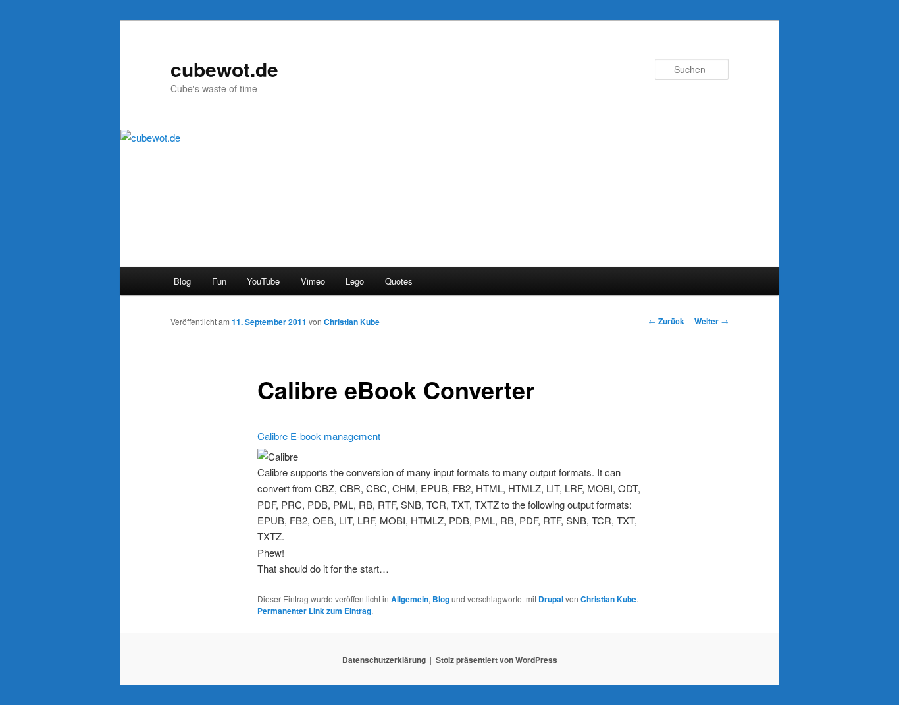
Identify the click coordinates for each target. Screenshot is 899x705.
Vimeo (313, 281)
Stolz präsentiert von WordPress (496, 659)
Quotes (399, 281)
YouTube (263, 281)
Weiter (711, 321)
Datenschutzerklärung (384, 659)
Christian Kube (352, 321)
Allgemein (409, 599)
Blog (182, 281)
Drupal (550, 599)
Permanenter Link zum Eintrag (314, 611)
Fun (219, 281)
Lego (355, 281)
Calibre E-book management (318, 436)
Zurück (666, 321)
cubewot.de (224, 69)
